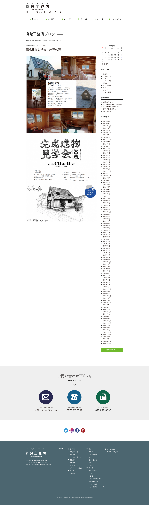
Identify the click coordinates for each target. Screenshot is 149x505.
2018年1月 (106, 232)
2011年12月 (106, 278)
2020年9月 (106, 178)
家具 (104, 87)
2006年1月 (106, 330)
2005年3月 (106, 339)
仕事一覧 (72, 473)
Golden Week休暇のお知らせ (112, 104)
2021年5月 (106, 166)
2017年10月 (107, 239)
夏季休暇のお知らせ (109, 102)
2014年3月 (106, 268)
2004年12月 (107, 341)
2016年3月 (106, 259)
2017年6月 (106, 248)
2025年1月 (106, 130)
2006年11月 (107, 321)
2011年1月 (106, 287)
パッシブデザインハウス (96, 487)
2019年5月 (106, 200)
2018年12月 (107, 207)
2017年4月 (106, 253)
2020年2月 (106, 191)
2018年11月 (107, 210)
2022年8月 (106, 148)
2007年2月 (106, 318)
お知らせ (106, 74)
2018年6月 (106, 221)
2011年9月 (106, 280)
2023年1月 (106, 144)
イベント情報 (41, 45)
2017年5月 (106, 250)
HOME (61, 449)
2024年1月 (106, 137)
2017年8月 (106, 244)
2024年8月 (106, 135)
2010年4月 (106, 293)
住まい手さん (107, 85)
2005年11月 (107, 332)
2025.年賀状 (107, 111)
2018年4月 (106, 225)
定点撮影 (108, 92)
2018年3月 (106, 228)
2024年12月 (107, 132)
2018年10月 (107, 212)
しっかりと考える (75, 457)
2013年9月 (106, 273)
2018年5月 (106, 223)
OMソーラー (93, 470)
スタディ (91, 457)
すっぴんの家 (93, 484)
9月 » (108, 64)
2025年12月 (107, 126)
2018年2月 (106, 230)
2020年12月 (107, 171)
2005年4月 (106, 337)
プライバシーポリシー (77, 468)
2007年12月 (107, 312)
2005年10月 (107, 334)
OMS (91, 473)
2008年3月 (106, 307)
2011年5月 (106, 284)
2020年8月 (106, 180)
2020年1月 (106, 194)
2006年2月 (106, 327)
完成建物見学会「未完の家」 (45, 49)
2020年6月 (106, 185)
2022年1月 (106, 153)
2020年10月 (107, 176)
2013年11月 (107, 271)
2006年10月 (107, 323)
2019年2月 (106, 203)
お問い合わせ (74, 465)
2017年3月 (106, 255)
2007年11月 (107, 314)
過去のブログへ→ (112, 350)
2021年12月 (107, 155)
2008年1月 (106, 309)
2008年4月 (106, 305)
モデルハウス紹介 (112, 452)
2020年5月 (106, 187)
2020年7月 (106, 182)
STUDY (105, 83)
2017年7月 (106, 246)
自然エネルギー (75, 452)
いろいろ (106, 90)
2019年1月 (106, 205)
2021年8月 (106, 160)
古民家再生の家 (94, 481)
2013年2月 (106, 275)
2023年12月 (107, 139)
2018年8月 (106, 216)
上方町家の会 (107, 76)
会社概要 (72, 462)
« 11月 (103, 64)
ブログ (105, 78)
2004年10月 (107, 343)
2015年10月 (107, 262)
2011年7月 (106, 282)
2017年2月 (106, 257)
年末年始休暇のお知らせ (111, 107)
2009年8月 (106, 298)
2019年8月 (106, 198)
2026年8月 (106, 121)
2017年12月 (107, 234)
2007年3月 (106, 316)
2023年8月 (106, 141)
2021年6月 (106, 164)
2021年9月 (106, 157)
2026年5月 (106, 123)
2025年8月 (106, 128)
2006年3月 (106, 325)
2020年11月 (107, 173)
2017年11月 (106, 237)
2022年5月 (106, 151)
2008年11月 (107, 302)
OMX (91, 476)
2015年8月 (106, 264)
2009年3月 (106, 300)
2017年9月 (106, 241)
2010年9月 (106, 291)
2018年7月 (106, 219)
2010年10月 (107, 289)
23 (121, 57)
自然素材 (72, 454)
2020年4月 (106, 189)
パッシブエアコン (95, 479)
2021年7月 (106, 162)
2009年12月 (107, 296)
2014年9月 (106, 266)
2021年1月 (106, 169)
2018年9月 (106, 214)
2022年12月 (107, 146)
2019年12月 (107, 196)
